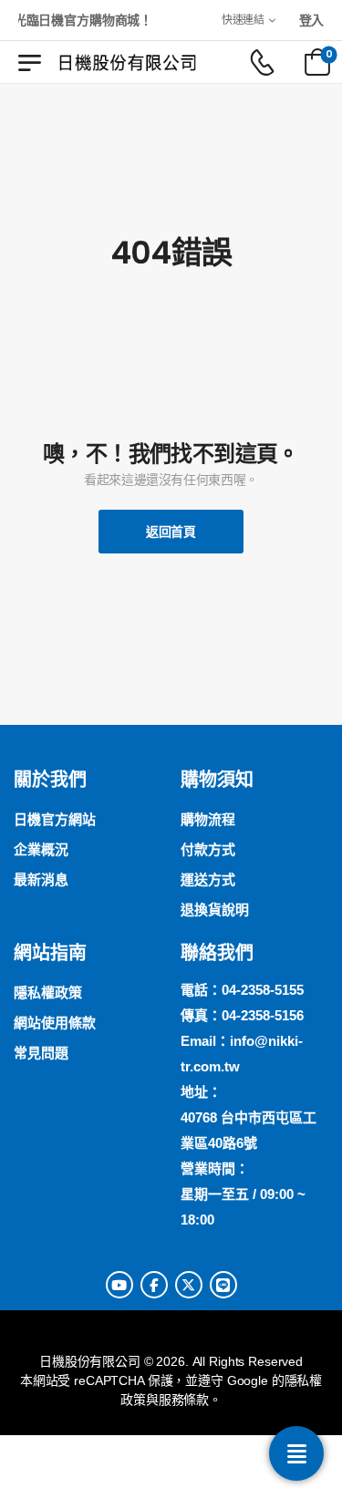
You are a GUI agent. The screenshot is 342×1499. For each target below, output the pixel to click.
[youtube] (119, 1284)
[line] (223, 1284)
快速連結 (243, 19)
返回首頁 (171, 531)
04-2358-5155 (263, 990)
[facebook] (154, 1284)
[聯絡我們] (296, 1453)
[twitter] (188, 1284)
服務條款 (184, 1399)
